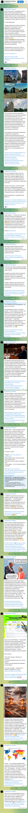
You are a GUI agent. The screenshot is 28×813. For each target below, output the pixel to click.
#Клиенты (13, 237)
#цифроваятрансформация (17, 547)
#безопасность (8, 293)
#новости (6, 329)
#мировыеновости (14, 604)
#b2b (14, 783)
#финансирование (9, 389)
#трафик (12, 674)
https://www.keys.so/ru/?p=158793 (12, 671)
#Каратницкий (18, 602)
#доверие (22, 511)
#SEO (16, 56)
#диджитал (13, 676)
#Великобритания (8, 412)
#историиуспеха (14, 549)
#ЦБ (5, 255)
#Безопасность (8, 199)
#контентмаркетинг (9, 544)
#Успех (6, 238)
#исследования (8, 514)
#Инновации (17, 58)
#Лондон (13, 421)
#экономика (22, 292)
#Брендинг (21, 160)
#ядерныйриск (16, 736)
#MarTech (21, 544)
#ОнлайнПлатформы (9, 162)
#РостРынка (21, 155)
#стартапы (7, 549)
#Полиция (19, 201)
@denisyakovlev (12, 230)
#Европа (12, 739)
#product (6, 551)
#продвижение (8, 805)
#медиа (21, 738)
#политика (11, 417)
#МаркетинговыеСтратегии (11, 155)
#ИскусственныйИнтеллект (11, 159)
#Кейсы (22, 58)
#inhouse (6, 473)
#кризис (21, 604)
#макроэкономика (9, 418)
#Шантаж (12, 204)
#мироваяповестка (13, 292)
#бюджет (19, 413)
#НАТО (6, 736)
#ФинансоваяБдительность (19, 199)
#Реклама (17, 154)
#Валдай (6, 290)
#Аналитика (7, 59)
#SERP (24, 674)
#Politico (13, 602)
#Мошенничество (8, 201)
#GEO (8, 674)
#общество (13, 334)
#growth (11, 551)
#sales (17, 783)
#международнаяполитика (11, 385)
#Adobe (6, 543)
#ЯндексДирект (10, 233)
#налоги (16, 417)
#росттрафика (8, 472)
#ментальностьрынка (9, 333)
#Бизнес (13, 56)
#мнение (18, 334)
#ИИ (8, 255)
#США (13, 381)
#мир (12, 387)
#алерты (15, 677)
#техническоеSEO (8, 470)
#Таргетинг (13, 157)
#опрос (11, 511)
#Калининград (20, 734)
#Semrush (10, 543)
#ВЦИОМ (6, 511)
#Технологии (12, 154)
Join (21, 1)
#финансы (22, 415)
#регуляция (7, 334)
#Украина (17, 381)
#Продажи (12, 235)
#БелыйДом (7, 382)
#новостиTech (16, 551)
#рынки (6, 417)
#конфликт (7, 739)
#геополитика (20, 290)
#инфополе (14, 606)
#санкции (21, 293)
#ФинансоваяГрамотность (17, 203)
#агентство (12, 473)
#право (23, 333)
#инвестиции (22, 417)
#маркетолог (10, 469)
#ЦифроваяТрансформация (11, 160)
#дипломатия (17, 389)
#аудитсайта (23, 470)
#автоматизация (8, 783)
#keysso (6, 677)
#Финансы (7, 257)
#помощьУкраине (8, 384)
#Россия (6, 292)
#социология (16, 511)
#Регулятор (7, 259)
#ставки (12, 415)
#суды (20, 329)
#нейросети (20, 674)
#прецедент (18, 333)
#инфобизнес (12, 331)
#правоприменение (14, 329)
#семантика (16, 470)
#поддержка (17, 387)
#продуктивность (8, 782)
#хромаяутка (7, 606)
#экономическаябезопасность (12, 420)
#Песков (15, 290)
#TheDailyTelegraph (9, 413)
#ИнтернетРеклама (9, 152)
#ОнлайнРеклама (20, 237)
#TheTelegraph (7, 381)
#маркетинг (18, 513)
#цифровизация (16, 805)
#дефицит (17, 415)
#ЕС (12, 382)
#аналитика (7, 295)
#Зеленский (12, 601)
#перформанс (14, 546)
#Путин (11, 290)
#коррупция (7, 602)
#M (14, 543)
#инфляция (7, 415)
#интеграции (7, 547)
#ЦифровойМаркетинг (19, 152)
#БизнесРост (22, 233)
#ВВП (15, 413)
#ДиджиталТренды (9, 58)
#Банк (15, 201)
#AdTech (16, 544)
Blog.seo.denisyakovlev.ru (10, 53)
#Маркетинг (7, 56)
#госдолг (16, 412)
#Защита (24, 201)
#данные (6, 513)
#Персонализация (8, 163)
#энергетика (15, 293)
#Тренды (17, 162)
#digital (6, 785)
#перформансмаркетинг (18, 472)
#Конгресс (22, 381)
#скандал (18, 601)
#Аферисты (7, 204)
